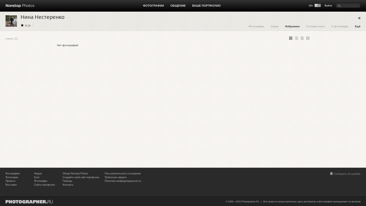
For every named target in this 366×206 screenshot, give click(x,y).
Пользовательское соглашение (123, 173)
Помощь (67, 180)
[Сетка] (290, 38)
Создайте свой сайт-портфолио (81, 177)
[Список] (302, 38)
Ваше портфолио (206, 5)
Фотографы (40, 180)
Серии (275, 26)
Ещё (357, 26)
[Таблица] (296, 38)
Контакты (68, 184)
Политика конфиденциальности (123, 180)
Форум (38, 173)
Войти (328, 5)
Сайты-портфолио (44, 184)
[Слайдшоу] (307, 38)
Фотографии (153, 5)
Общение (178, 5)
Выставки (11, 184)
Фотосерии (12, 177)
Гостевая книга (315, 26)
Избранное (292, 26)
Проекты (10, 180)
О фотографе (339, 26)
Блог (37, 177)
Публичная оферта (115, 177)
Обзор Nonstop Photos (75, 173)
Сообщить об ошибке (347, 173)
